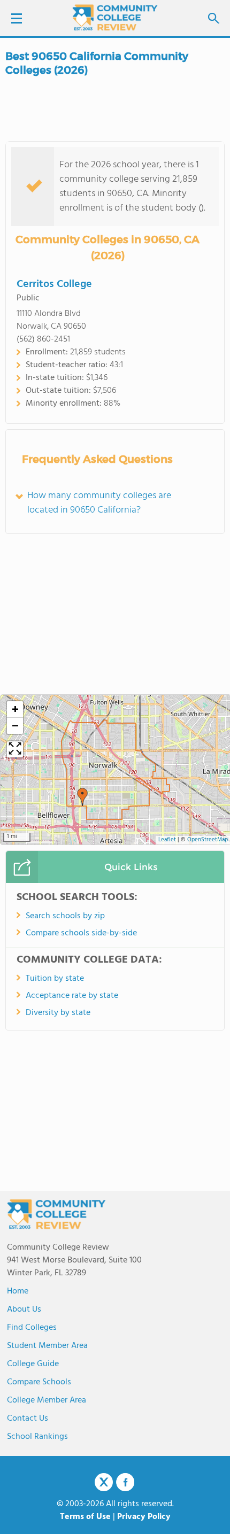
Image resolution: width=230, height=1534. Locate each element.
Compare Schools (39, 1382)
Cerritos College (54, 284)
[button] (82, 797)
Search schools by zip (65, 916)
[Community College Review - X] (104, 1482)
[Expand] (15, 749)
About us (24, 1309)
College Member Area (46, 1400)
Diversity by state (58, 1012)
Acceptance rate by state (72, 995)
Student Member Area (47, 1345)
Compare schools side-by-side (81, 933)
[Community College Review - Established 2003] (115, 17)
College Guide (33, 1364)
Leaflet (167, 840)
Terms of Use (85, 1517)
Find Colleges (32, 1327)
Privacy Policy (144, 1517)
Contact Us (27, 1418)
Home (17, 1291)
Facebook (125, 1482)
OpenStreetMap (207, 840)
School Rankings (37, 1436)
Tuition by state (55, 978)
